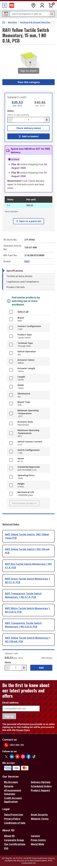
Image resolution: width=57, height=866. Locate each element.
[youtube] (17, 756)
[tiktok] (34, 756)
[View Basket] (51, 5)
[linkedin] (12, 756)
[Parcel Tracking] (33, 5)
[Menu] (4, 5)
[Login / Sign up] (42, 5)
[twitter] (6, 756)
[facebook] (28, 756)
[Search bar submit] (51, 14)
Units (10, 110)
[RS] (11, 5)
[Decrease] (10, 119)
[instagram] (23, 756)
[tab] (28, 270)
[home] (3, 22)
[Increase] (46, 119)
